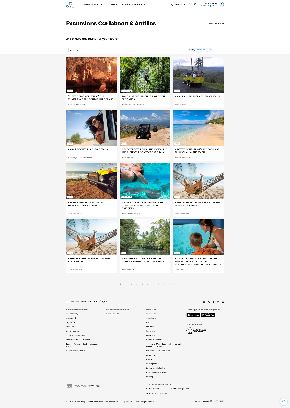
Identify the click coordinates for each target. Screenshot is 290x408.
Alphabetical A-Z (202, 50)
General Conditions (154, 340)
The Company (72, 314)
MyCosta (150, 327)
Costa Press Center (74, 331)
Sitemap (149, 377)
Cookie (149, 359)
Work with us (71, 327)
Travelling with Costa (92, 4)
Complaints (151, 318)
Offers (112, 4)
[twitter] (209, 302)
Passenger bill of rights (155, 368)
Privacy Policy (151, 355)
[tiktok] (218, 302)
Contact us (151, 314)
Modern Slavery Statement (77, 351)
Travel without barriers (75, 335)
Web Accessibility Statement (78, 340)
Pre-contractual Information (158, 351)
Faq (148, 322)
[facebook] (214, 302)
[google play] (208, 315)
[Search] (190, 4)
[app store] (193, 315)
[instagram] (204, 302)
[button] (195, 4)
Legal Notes (71, 322)
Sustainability (71, 318)
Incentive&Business (114, 314)
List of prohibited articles (156, 372)
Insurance (150, 335)
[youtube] (223, 302)
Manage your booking (132, 4)
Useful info (150, 331)
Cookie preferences (154, 364)
